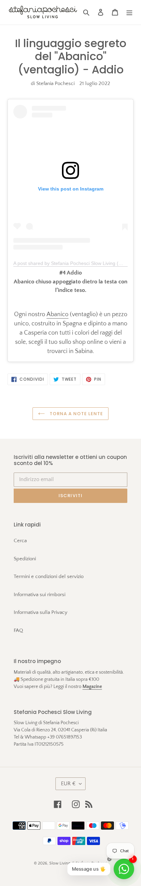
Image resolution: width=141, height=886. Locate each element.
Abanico (57, 314)
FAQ (18, 630)
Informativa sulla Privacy (40, 612)
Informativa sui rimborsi (39, 594)
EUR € (68, 783)
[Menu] (129, 12)
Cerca (20, 541)
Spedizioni (25, 559)
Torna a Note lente (75, 413)
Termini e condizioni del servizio (49, 576)
